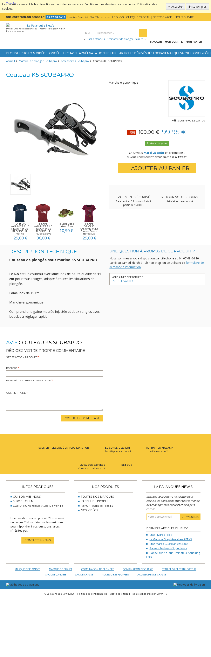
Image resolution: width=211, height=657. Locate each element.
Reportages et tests (97, 506)
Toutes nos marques (97, 496)
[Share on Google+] (166, 278)
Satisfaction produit (21, 357)
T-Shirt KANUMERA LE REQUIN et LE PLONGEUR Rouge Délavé (43, 228)
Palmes (139, 39)
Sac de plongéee (55, 574)
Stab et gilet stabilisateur (179, 569)
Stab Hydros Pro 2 (161, 535)
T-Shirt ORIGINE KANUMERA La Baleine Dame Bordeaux (89, 228)
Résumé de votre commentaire (28, 380)
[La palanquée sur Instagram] (202, 17)
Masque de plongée (27, 569)
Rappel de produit (95, 501)
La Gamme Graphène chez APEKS (171, 539)
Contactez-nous (38, 540)
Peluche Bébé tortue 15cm (66, 225)
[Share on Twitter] (154, 278)
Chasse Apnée (78, 53)
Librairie (112, 53)
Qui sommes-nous (27, 496)
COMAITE (162, 593)
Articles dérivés (133, 53)
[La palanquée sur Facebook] (196, 17)
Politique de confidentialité (92, 593)
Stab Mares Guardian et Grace (169, 544)
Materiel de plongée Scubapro (38, 61)
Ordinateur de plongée (120, 39)
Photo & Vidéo (33, 53)
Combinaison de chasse (138, 569)
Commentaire (16, 392)
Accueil (10, 61)
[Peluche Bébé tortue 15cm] (65, 213)
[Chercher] (143, 33)
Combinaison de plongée (97, 569)
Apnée (187, 53)
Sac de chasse (84, 574)
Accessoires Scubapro (75, 61)
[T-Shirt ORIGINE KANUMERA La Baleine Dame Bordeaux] (88, 213)
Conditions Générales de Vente (38, 506)
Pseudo (11, 368)
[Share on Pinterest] (160, 278)
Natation (97, 53)
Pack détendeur (96, 39)
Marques (174, 53)
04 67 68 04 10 (56, 17)
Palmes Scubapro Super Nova (168, 548)
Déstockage (157, 53)
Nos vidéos (89, 510)
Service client (24, 501)
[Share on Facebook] (148, 278)
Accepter (176, 6)
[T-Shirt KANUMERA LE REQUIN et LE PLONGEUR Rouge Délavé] (42, 213)
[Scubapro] (186, 99)
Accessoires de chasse (151, 574)
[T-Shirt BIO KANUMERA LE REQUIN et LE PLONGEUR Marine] (19, 213)
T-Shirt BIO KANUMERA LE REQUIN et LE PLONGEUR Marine (20, 228)
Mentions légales (119, 593)
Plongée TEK (56, 53)
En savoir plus (197, 6)
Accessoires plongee (115, 574)
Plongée (13, 53)
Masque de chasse (60, 569)
